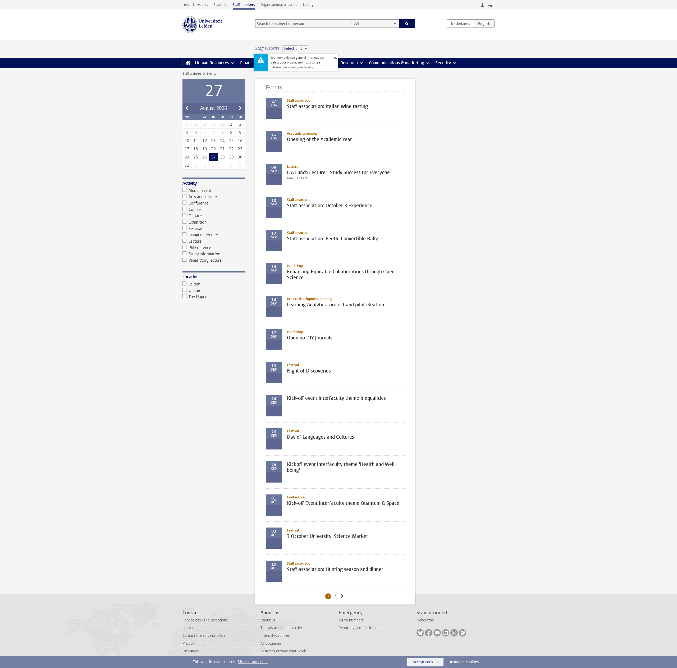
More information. (253, 661)
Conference (198, 203)
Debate (195, 216)
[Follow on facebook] (428, 633)
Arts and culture (203, 196)
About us (267, 620)
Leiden (194, 284)
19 (204, 149)
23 (240, 149)
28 (222, 157)
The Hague (198, 296)
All (356, 23)
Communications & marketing (396, 63)
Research (349, 63)
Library (308, 4)
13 (213, 140)
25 (195, 157)
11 (195, 140)
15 (231, 140)
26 (204, 157)
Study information (204, 254)
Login (491, 5)
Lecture (195, 241)
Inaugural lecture (203, 235)
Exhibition (198, 222)
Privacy (188, 643)
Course (195, 209)
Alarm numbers (350, 620)
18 (195, 149)
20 (213, 149)
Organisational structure (279, 4)
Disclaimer (190, 651)
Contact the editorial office (203, 635)
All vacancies (270, 643)
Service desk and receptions (205, 620)
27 (213, 157)
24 (187, 157)
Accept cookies (425, 662)
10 (187, 140)
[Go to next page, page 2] (342, 596)
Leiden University (195, 4)
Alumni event (200, 190)
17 (187, 149)
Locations (190, 627)
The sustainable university (281, 627)
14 (222, 140)
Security (443, 63)
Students (220, 4)
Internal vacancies (275, 635)
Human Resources (212, 63)
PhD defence (200, 247)
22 (231, 149)
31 (187, 165)
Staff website (191, 73)
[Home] (187, 63)
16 (240, 140)
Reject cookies (466, 662)
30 (240, 157)
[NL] (460, 23)
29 (231, 157)
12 (204, 140)
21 (222, 149)
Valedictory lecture (205, 260)
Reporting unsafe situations (360, 627)
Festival (195, 228)
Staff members (244, 4)
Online (194, 290)
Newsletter (425, 620)
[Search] (407, 23)
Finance (247, 63)
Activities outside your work (283, 651)
